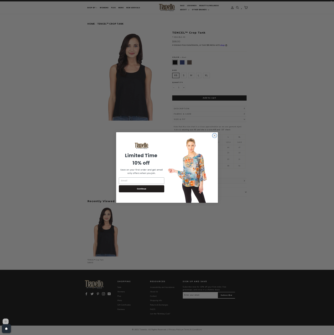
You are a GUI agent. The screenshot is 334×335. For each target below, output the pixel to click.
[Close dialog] (214, 135)
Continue (141, 188)
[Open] (6, 328)
